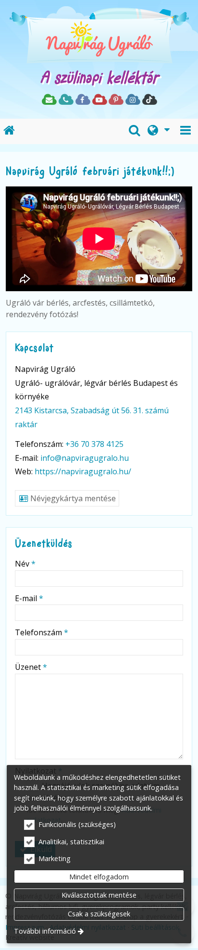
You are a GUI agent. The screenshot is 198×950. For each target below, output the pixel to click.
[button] (185, 131)
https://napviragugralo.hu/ (83, 471)
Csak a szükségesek (99, 913)
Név (25, 563)
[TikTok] (149, 100)
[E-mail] (49, 100)
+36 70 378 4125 (94, 444)
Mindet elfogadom (99, 876)
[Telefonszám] (66, 100)
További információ (45, 931)
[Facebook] (82, 100)
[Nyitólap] (99, 38)
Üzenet (31, 667)
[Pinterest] (116, 100)
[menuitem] (9, 131)
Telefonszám (41, 632)
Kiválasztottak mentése (99, 895)
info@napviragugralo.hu (84, 458)
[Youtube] (99, 100)
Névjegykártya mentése (72, 498)
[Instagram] (132, 100)
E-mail (29, 598)
